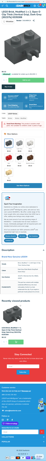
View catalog (3, 6)
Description (8, 250)
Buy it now (8, 87)
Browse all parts (11, 236)
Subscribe (23, 372)
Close (23, 437)
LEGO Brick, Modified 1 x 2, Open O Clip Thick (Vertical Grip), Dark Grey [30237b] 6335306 (11, 331)
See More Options (23, 185)
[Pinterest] (7, 420)
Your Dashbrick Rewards (32, 1)
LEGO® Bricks (12, 114)
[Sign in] (35, 5)
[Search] (7, 5)
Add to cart (26, 80)
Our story (22, 236)
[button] (2, 1)
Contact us (9, 240)
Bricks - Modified (20, 118)
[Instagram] (3, 420)
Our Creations (33, 236)
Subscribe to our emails (10, 428)
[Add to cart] (16, 342)
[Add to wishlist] (20, 305)
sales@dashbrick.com (13, 410)
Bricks (10, 118)
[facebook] (12, 420)
